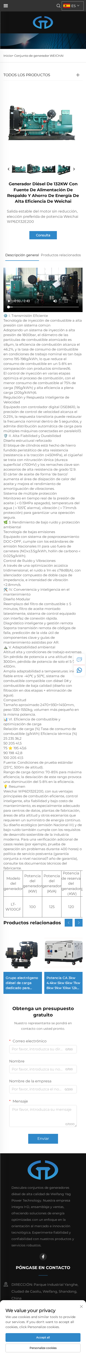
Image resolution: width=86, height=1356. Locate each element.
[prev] (9, 169)
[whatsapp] (79, 670)
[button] (68, 923)
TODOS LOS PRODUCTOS (26, 75)
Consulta (43, 235)
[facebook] (43, 1256)
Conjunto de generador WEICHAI (39, 55)
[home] (43, 22)
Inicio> (8, 55)
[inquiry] (79, 659)
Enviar (43, 1138)
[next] (74, 169)
